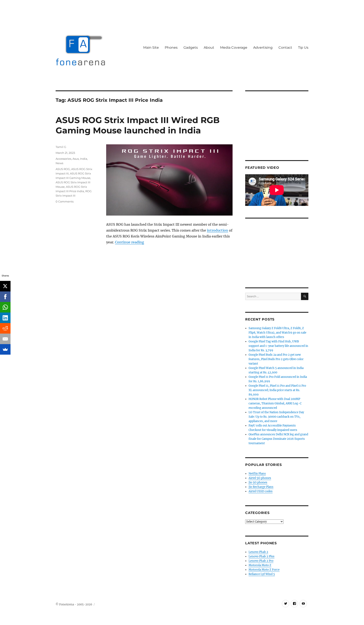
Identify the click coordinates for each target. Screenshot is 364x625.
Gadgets (190, 48)
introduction (217, 230)
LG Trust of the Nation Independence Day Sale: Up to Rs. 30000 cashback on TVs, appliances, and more (276, 416)
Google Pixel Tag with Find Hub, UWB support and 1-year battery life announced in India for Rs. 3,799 (278, 346)
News (59, 163)
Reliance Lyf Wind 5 (262, 574)
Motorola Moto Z (260, 565)
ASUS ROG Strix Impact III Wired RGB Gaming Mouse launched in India (138, 125)
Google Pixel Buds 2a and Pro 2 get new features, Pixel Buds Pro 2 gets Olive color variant (276, 359)
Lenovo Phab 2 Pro (261, 561)
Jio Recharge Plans (261, 487)
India (83, 158)
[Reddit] (5, 328)
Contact (285, 48)
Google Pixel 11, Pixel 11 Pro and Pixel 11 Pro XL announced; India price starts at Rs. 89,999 (277, 390)
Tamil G (61, 147)
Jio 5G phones (258, 482)
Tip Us (303, 48)
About (209, 48)
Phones (171, 48)
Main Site (151, 48)
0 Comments (65, 201)
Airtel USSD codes (261, 491)
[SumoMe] (5, 349)
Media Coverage (233, 48)
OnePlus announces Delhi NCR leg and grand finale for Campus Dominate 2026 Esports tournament (278, 439)
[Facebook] (5, 296)
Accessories (63, 158)
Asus (75, 158)
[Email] (5, 339)
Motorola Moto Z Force (264, 569)
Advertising (263, 48)
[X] (5, 286)
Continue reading (129, 242)
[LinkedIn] (5, 317)
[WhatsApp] (5, 307)
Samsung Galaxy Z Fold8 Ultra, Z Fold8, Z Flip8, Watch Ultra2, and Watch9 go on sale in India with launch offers (277, 332)
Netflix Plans (257, 473)
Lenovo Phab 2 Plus (261, 556)
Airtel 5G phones (260, 478)
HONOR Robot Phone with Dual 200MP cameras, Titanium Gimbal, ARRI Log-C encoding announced (275, 403)
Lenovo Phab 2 (258, 552)
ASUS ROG (63, 169)
